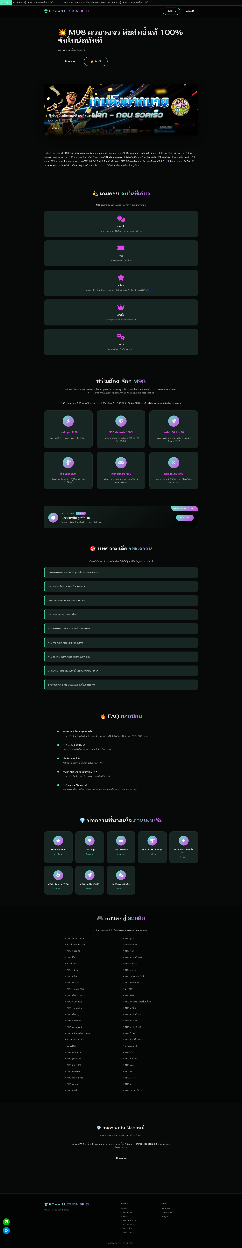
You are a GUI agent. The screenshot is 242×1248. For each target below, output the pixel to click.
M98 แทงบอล (126, 1232)
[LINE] (6, 1221)
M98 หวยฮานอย (74, 1052)
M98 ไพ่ (128, 1084)
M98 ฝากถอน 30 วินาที (134, 976)
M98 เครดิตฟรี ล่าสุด (133, 957)
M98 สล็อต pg (73, 1014)
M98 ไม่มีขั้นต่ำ (131, 1008)
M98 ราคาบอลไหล (74, 1008)
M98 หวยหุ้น (72, 1084)
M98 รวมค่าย (126, 1228)
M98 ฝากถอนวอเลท (75, 938)
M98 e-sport (130, 1078)
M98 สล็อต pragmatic (76, 995)
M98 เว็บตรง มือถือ (75, 1078)
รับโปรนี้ (186, 518)
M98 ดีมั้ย (71, 957)
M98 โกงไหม (130, 970)
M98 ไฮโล (129, 1052)
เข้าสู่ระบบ (166, 1216)
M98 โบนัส (129, 951)
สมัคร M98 (71, 1046)
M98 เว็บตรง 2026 (128, 1220)
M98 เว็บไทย (130, 1033)
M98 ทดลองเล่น (73, 1071)
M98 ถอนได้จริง (127, 1212)
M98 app (125, 1216)
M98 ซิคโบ (129, 995)
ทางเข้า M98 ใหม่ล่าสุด (76, 944)
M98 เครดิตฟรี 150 (133, 1027)
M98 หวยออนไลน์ (74, 1027)
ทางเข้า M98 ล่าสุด (128, 1224)
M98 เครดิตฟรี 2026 (75, 989)
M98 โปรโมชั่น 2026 (133, 1039)
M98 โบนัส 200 (73, 951)
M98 (166, 161)
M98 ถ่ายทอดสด (132, 982)
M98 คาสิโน (72, 976)
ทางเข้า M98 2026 (74, 1039)
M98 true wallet (74, 1020)
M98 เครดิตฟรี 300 (133, 1014)
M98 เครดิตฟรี (131, 1020)
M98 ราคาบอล (131, 963)
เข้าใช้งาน (171, 11)
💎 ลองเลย (69, 61)
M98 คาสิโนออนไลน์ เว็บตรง (78, 1033)
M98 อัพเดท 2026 (74, 1001)
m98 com (101, 165)
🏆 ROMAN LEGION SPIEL (67, 11)
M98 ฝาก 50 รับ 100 (133, 1090)
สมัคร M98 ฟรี (131, 944)
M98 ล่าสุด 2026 (74, 1065)
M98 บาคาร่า (72, 1090)
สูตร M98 (129, 1071)
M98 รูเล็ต (129, 938)
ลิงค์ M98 (129, 989)
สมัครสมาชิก (167, 1212)
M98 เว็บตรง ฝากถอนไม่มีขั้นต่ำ (138, 1001)
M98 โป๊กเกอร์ (131, 1058)
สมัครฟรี (189, 11)
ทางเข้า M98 (72, 963)
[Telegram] (6, 1230)
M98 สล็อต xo (73, 982)
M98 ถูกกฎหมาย (74, 1058)
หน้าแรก (124, 1208)
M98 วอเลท (130, 1065)
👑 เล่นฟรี (95, 61)
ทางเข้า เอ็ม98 (131, 1046)
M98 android (72, 970)
